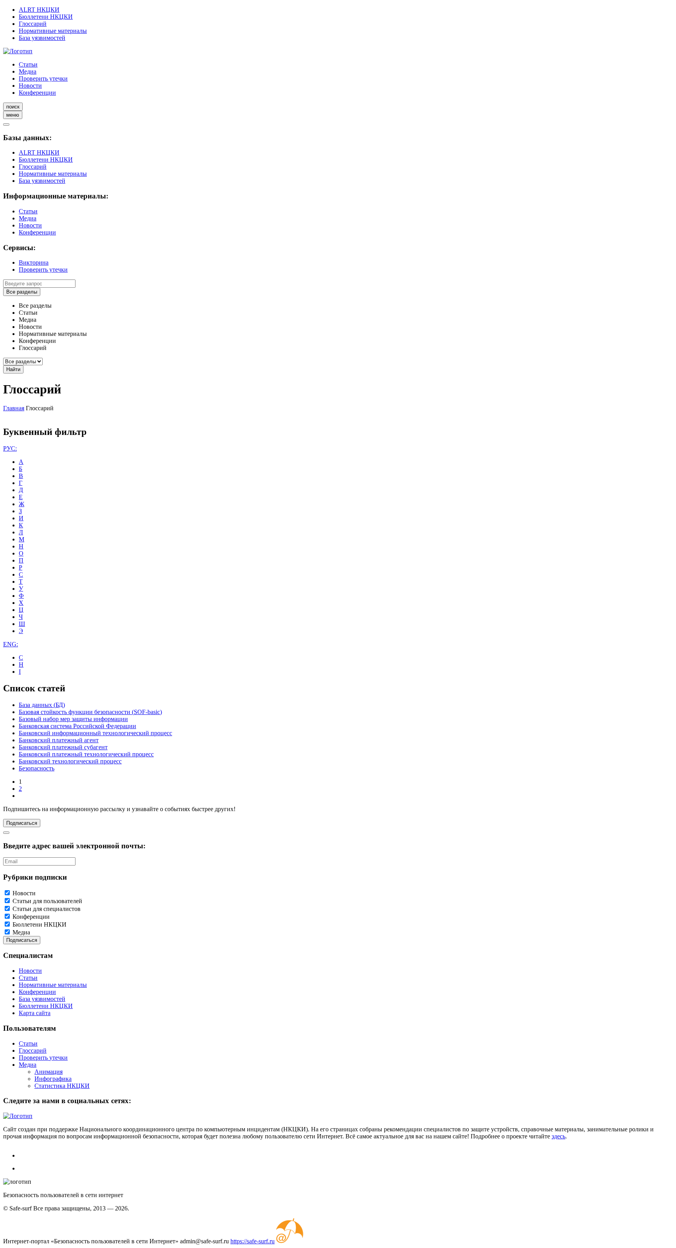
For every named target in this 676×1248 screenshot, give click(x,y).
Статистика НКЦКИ (62, 1085)
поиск (13, 107)
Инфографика (53, 1078)
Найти (13, 369)
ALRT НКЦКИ (39, 9)
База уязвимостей (42, 37)
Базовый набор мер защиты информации (73, 719)
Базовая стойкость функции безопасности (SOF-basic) (90, 712)
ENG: (10, 644)
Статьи (28, 64)
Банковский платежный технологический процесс (86, 754)
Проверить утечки (43, 78)
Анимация (48, 1071)
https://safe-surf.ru (252, 1241)
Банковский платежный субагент (63, 747)
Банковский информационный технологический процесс (95, 733)
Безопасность (36, 768)
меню (12, 115)
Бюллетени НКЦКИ (46, 16)
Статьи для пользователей (47, 901)
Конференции (37, 92)
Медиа (27, 71)
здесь (558, 1136)
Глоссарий (33, 23)
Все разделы (21, 292)
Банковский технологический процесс (70, 761)
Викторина (34, 262)
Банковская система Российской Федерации (77, 726)
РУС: (10, 448)
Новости (30, 85)
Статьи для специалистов (47, 908)
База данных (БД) (42, 705)
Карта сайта (34, 1013)
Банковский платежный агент (59, 740)
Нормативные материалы (53, 30)
